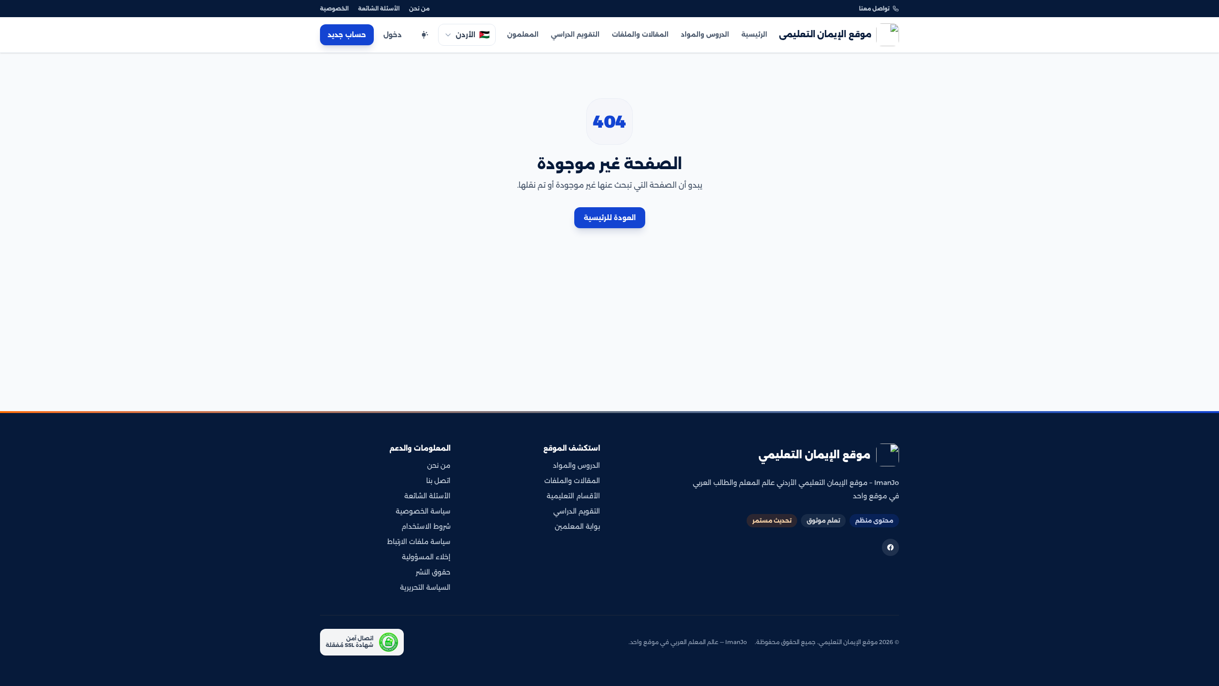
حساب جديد (347, 34)
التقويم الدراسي (575, 34)
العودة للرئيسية (610, 217)
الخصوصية (334, 8)
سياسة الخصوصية (423, 511)
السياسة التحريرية (425, 587)
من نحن (419, 8)
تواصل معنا (874, 8)
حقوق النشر (433, 572)
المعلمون (523, 34)
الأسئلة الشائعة (379, 8)
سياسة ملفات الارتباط (418, 541)
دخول (392, 34)
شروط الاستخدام (425, 526)
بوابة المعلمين (577, 526)
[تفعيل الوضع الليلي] (423, 34)
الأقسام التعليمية (573, 496)
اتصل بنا (438, 480)
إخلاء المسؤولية (426, 557)
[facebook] (890, 547)
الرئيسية (754, 34)
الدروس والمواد (705, 34)
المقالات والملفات (640, 34)
